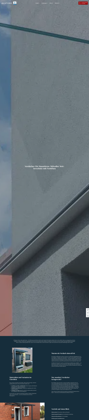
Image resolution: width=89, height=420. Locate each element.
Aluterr (51, 3)
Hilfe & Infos (57, 3)
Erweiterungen (44, 3)
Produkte (37, 3)
